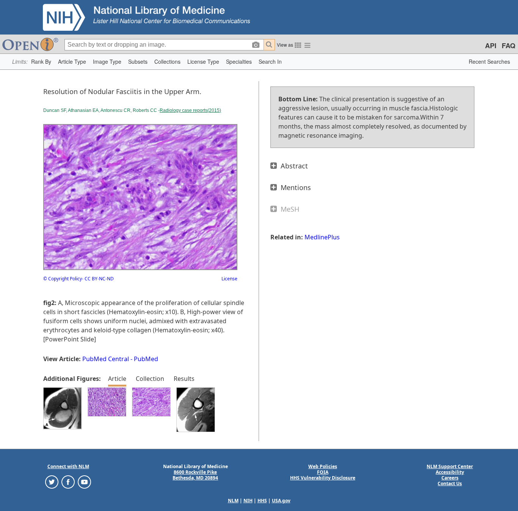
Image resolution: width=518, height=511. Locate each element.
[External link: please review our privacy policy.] (51, 481)
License (229, 278)
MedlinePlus (322, 237)
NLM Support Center (450, 466)
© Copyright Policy (62, 278)
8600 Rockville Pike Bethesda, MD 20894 (195, 475)
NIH (248, 500)
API (490, 45)
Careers (449, 478)
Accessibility (450, 472)
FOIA (322, 472)
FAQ (508, 45)
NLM (233, 500)
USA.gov (281, 500)
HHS (262, 500)
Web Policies (322, 466)
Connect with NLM (68, 466)
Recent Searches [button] (489, 61)
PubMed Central (105, 359)
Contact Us (450, 483)
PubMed (146, 359)
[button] (41, 61)
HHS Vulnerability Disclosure (322, 478)
